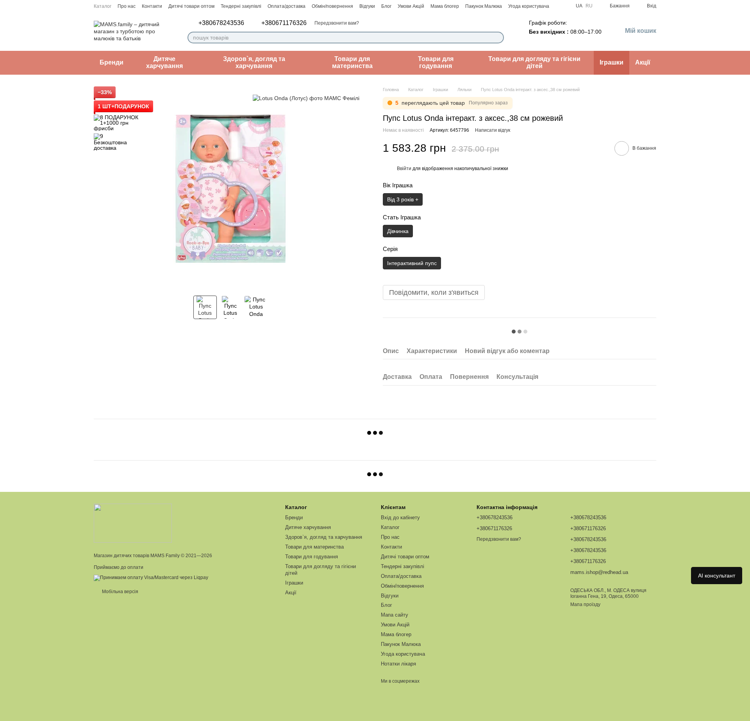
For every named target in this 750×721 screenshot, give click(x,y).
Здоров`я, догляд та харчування (254, 62)
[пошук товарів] (497, 37)
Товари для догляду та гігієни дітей (534, 62)
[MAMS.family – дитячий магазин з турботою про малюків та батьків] (133, 523)
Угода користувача (528, 6)
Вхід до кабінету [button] (400, 517)
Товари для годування (436, 62)
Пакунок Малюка (483, 6)
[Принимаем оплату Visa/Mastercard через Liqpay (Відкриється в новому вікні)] (151, 577)
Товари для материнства (352, 62)
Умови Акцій (411, 6)
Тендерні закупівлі (241, 6)
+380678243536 (221, 23)
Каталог (102, 6)
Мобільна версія (119, 591)
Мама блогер (444, 6)
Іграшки (611, 62)
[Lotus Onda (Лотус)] (306, 98)
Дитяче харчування (164, 62)
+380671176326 (284, 23)
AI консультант (716, 575)
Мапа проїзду (585, 604)
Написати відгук (492, 130)
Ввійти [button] (404, 168)
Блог (386, 6)
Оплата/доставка (286, 6)
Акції (642, 62)
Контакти (152, 6)
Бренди (111, 62)
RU (589, 6)
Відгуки (367, 6)
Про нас (127, 6)
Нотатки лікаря (398, 664)
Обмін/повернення (332, 6)
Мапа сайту (394, 615)
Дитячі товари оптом (191, 6)
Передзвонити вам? (336, 23)
